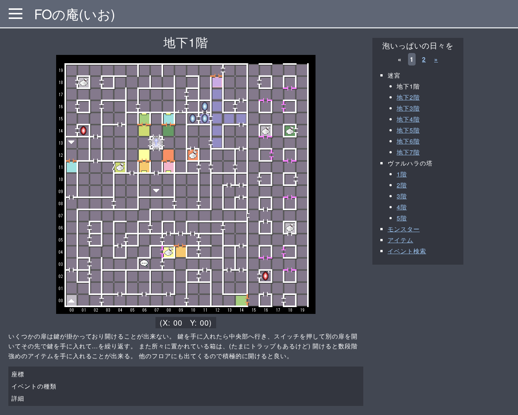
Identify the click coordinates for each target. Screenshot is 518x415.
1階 (402, 174)
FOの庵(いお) (74, 13)
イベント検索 (407, 251)
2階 (402, 185)
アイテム (400, 240)
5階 (402, 218)
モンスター (404, 229)
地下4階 (408, 119)
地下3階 (408, 108)
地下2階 (408, 97)
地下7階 (408, 152)
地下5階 (408, 130)
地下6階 (408, 141)
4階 (402, 207)
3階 (402, 196)
